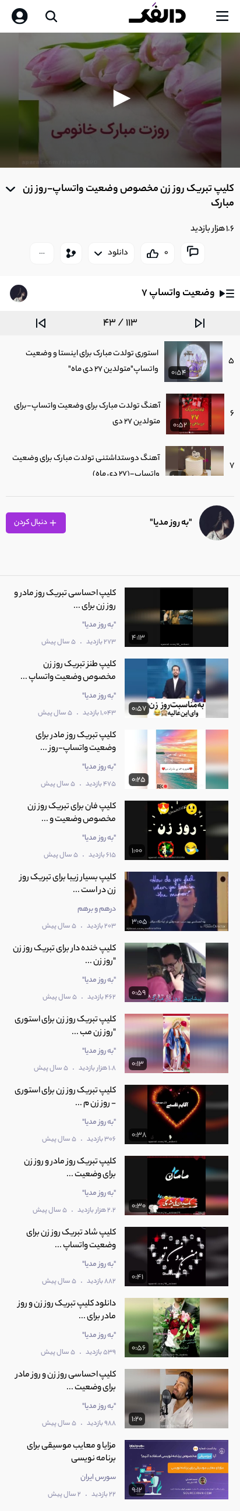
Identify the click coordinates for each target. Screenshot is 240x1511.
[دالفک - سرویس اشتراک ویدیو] (166, 16)
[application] (120, 100)
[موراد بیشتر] (42, 253)
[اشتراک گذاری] (71, 253)
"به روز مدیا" (171, 523)
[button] (120, 98)
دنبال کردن (31, 522)
